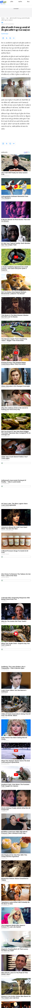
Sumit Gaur (4, 34)
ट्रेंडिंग (11, 1)
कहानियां (20, 1)
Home (3, 18)
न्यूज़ (7, 18)
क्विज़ (28, 1)
